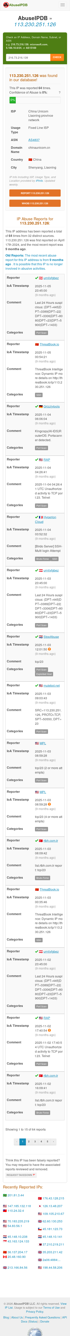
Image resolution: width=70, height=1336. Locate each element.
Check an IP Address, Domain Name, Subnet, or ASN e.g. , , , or (33, 42)
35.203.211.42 (52, 1252)
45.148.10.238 (17, 1236)
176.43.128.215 (53, 1198)
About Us (17, 1317)
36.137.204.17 (17, 1252)
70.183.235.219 (18, 1221)
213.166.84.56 (17, 1267)
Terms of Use (51, 1307)
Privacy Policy (34, 1311)
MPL (43, 743)
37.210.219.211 (53, 1244)
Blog (6, 1317)
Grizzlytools (52, 406)
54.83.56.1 (15, 1226)
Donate (44, 1321)
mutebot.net (52, 685)
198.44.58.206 (52, 1267)
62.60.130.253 (52, 1221)
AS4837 (34, 140)
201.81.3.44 (16, 1195)
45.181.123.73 (52, 1229)
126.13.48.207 (52, 1206)
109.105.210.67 (53, 1213)
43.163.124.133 (18, 1241)
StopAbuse (51, 636)
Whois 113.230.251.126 (35, 203)
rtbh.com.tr (51, 840)
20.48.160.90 (17, 1256)
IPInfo (39, 180)
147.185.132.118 (19, 1206)
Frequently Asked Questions (42, 1317)
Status (33, 1321)
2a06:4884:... (51, 1259)
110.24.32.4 (16, 1210)
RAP (47, 459)
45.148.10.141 (52, 1236)
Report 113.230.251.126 (35, 193)
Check (57, 57)
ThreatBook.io (49, 344)
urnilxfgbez (51, 278)
